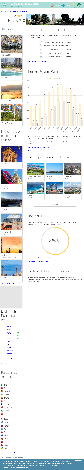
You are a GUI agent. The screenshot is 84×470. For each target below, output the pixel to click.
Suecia (6, 448)
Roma (4, 209)
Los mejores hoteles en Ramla (38, 147)
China (6, 438)
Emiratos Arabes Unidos (9, 257)
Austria (6, 388)
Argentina (7, 429)
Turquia (4, 234)
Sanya (49, 196)
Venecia (5, 277)
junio (8, 341)
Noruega (6, 445)
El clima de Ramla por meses (38, 261)
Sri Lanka (7, 442)
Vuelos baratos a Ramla (36, 151)
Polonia (6, 432)
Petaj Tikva (7, 123)
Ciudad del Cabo (34, 177)
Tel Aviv (5, 77)
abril (8, 335)
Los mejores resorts (7, 283)
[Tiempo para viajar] (42, 8)
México (6, 410)
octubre (9, 353)
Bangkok (68, 177)
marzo (9, 332)
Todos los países (13, 452)
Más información (22, 467)
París (4, 163)
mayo (9, 338)
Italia (3, 211)
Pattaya (68, 196)
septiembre (10, 350)
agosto (9, 347)
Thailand (6, 425)
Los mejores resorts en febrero (38, 61)
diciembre (10, 359)
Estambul (6, 232)
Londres (5, 186)
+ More (55, 204)
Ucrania (6, 394)
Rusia (6, 435)
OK (78, 462)
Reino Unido (5, 188)
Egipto (6, 419)
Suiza (6, 401)
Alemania (7, 391)
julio (8, 344)
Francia (4, 166)
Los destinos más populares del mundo (41, 258)
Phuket (49, 177)
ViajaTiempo (5, 11)
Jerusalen (6, 55)
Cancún (31, 196)
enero (9, 327)
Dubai (4, 255)
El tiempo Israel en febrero (20, 11)
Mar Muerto (7, 100)
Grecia (6, 422)
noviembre (10, 356)
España (6, 397)
